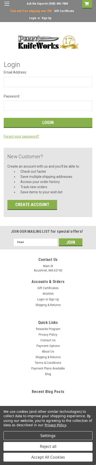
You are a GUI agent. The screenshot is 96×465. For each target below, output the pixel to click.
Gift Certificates (48, 288)
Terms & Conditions (48, 363)
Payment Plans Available (48, 368)
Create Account (32, 204)
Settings (48, 435)
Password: (12, 96)
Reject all (48, 446)
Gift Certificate (64, 11)
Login (32, 18)
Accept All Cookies (48, 457)
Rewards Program (48, 329)
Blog (48, 374)
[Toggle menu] (7, 6)
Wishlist (48, 293)
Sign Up (46, 18)
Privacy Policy (48, 334)
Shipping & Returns (48, 305)
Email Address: (15, 72)
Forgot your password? (21, 136)
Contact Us (48, 340)
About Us (48, 351)
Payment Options (48, 346)
